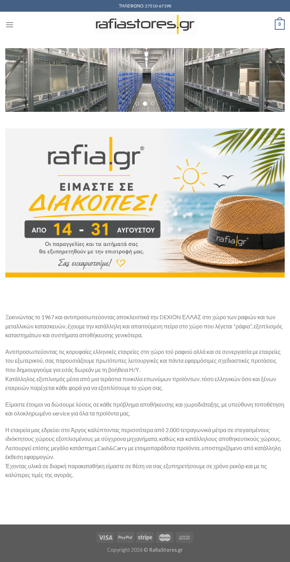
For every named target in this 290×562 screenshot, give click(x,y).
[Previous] (19, 80)
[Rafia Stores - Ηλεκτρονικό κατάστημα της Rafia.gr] (145, 25)
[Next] (270, 80)
